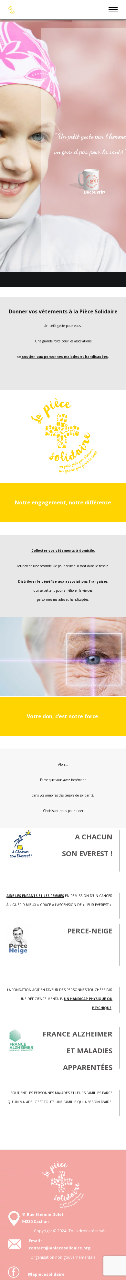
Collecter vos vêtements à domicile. (63, 550)
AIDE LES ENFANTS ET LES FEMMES (35, 895)
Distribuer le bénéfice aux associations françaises (63, 581)
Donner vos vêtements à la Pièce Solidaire (63, 311)
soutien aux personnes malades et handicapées (64, 356)
